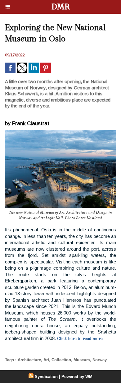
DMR (61, 7)
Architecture (29, 359)
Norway (99, 359)
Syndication (46, 376)
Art (46, 359)
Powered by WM (76, 376)
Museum (82, 359)
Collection (61, 359)
